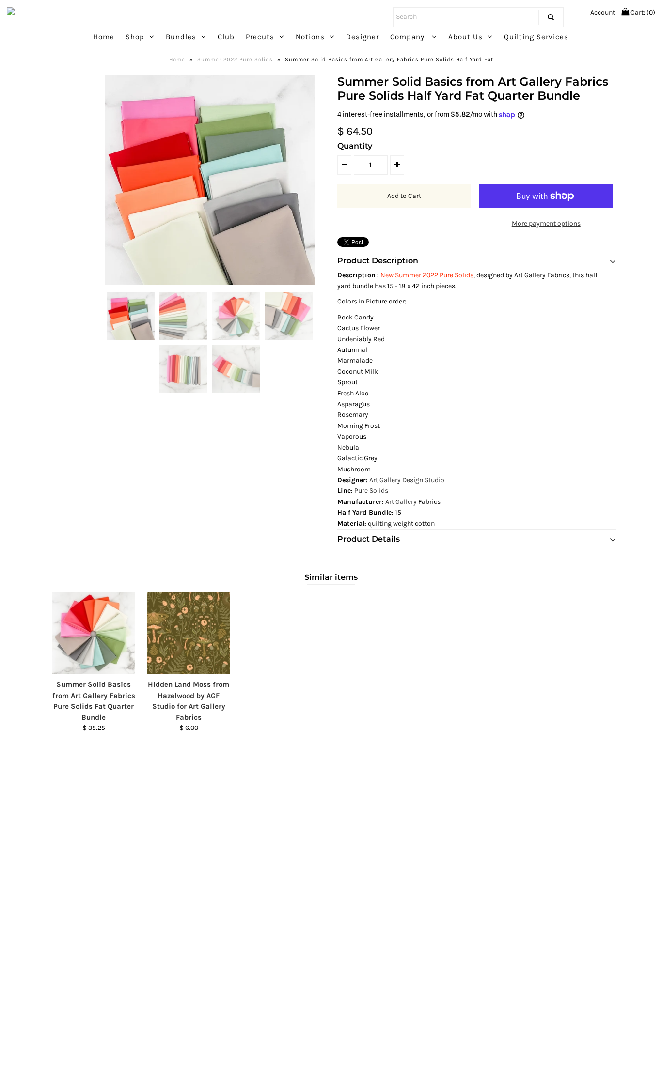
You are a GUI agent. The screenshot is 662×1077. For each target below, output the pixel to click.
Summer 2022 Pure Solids (235, 59)
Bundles (181, 36)
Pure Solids (372, 490)
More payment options (546, 223)
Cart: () (642, 12)
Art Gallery (401, 502)
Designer (362, 36)
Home (103, 36)
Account (602, 12)
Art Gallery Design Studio (406, 480)
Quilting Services (536, 36)
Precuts (260, 36)
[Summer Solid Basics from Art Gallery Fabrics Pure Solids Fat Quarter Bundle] (93, 633)
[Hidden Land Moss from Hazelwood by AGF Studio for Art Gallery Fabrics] (188, 633)
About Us (465, 36)
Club (226, 36)
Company (408, 36)
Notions (310, 36)
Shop (135, 36)
